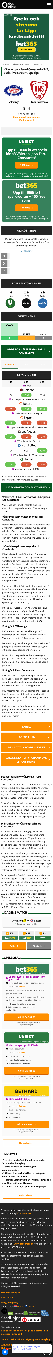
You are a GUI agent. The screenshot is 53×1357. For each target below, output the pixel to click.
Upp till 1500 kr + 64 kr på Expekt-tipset (28, 427)
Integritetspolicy (9, 1302)
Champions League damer (26, 119)
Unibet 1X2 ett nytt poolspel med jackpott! (26, 1186)
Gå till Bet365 (25, 1017)
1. (10, 296)
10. (26, 296)
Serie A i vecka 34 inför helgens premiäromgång (25, 1339)
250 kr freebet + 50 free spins (28, 413)
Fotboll (6, 64)
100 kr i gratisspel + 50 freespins (28, 455)
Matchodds (10, 364)
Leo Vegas (28, 431)
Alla (43, 364)
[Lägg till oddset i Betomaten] (7, 933)
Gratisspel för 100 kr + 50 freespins (28, 399)
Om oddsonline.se (10, 1292)
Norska (20, 1306)
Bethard (22, 1106)
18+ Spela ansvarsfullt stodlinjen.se (26, 1023)
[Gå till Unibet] (26, 1037)
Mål (26, 364)
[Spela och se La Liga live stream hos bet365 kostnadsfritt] (26, 59)
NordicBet (28, 445)
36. (43, 296)
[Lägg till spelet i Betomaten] (11, 292)
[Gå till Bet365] (26, 969)
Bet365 (22, 986)
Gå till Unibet (25, 1070)
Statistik (37, 946)
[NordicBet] (43, 303)
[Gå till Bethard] (26, 1091)
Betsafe (28, 390)
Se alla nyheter (25, 1195)
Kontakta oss (24, 1213)
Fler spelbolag (25, 1143)
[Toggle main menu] (49, 5)
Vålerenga (13, 102)
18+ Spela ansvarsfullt (23, 973)
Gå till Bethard (24, 1124)
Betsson (28, 403)
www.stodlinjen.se (23, 1243)
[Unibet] (10, 303)
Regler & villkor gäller (40, 973)
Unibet (28, 459)
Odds (12, 946)
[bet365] (10, 938)
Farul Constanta (39, 102)
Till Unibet (25, 165)
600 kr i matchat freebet (28, 441)
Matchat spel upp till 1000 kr (28, 469)
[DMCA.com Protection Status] (16, 1313)
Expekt (28, 417)
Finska (30, 1306)
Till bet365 (25, 207)
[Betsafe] (26, 303)
